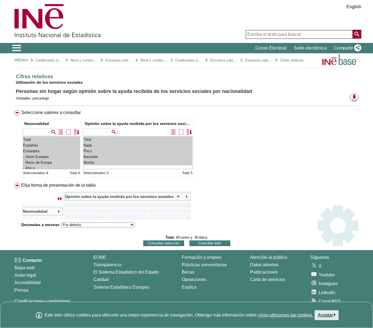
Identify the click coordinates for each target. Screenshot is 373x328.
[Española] (51, 145)
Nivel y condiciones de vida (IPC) (96, 60)
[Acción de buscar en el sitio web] (357, 34)
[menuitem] (186, 145)
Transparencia (107, 264)
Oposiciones (194, 279)
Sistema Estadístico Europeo (121, 287)
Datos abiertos (264, 264)
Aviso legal (25, 275)
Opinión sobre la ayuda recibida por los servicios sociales (139, 123)
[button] (346, 48)
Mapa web (24, 267)
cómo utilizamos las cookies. (285, 315)
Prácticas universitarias (204, 264)
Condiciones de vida (51, 60)
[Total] (51, 139)
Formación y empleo (201, 257)
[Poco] (138, 151)
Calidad (101, 279)
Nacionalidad (36, 123)
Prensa (21, 290)
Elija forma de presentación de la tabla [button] (58, 185)
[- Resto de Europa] (51, 162)
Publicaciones (264, 272)
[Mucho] (138, 162)
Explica (189, 287)
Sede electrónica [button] (310, 48)
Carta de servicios (267, 279)
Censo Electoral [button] (270, 48)
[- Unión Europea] (51, 157)
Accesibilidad (27, 282)
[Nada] (138, 145)
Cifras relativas (292, 60)
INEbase (21, 60)
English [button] (354, 6)
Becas (188, 272)
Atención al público (268, 257)
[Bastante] (138, 157)
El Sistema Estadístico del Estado (126, 272)
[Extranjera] (51, 151)
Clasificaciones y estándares (42, 301)
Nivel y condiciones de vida (162, 60)
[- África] (51, 168)
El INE (99, 257)
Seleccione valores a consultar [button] (51, 112)
